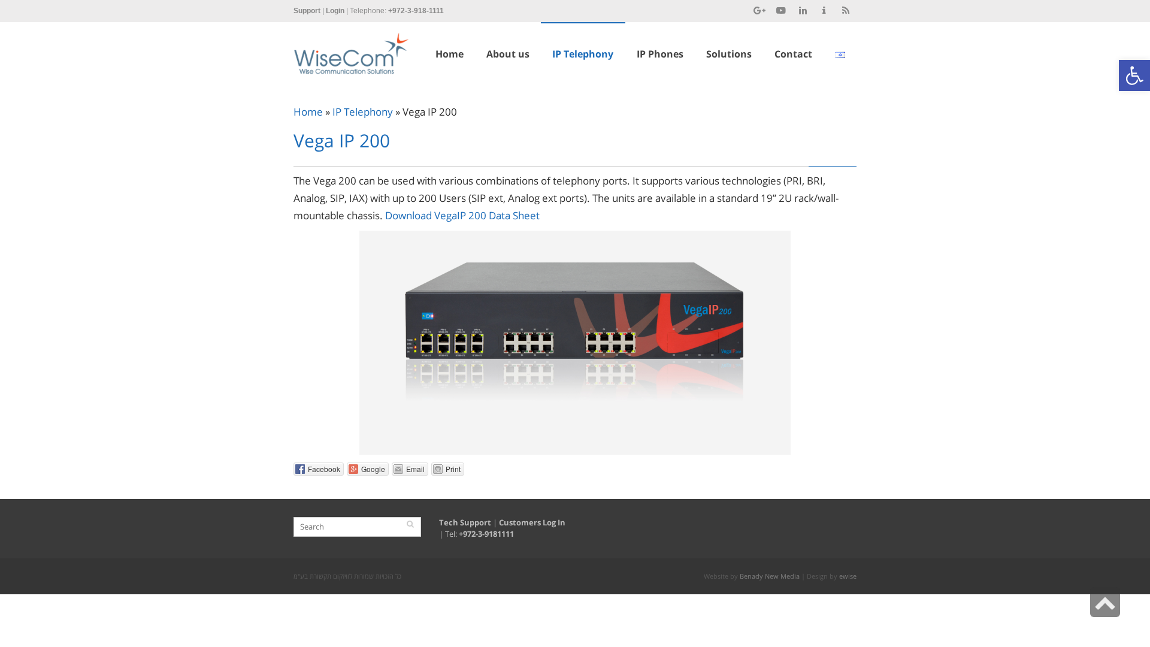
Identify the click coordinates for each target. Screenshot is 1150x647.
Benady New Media (770, 576)
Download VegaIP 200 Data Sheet (462, 215)
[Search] (410, 524)
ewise (848, 576)
